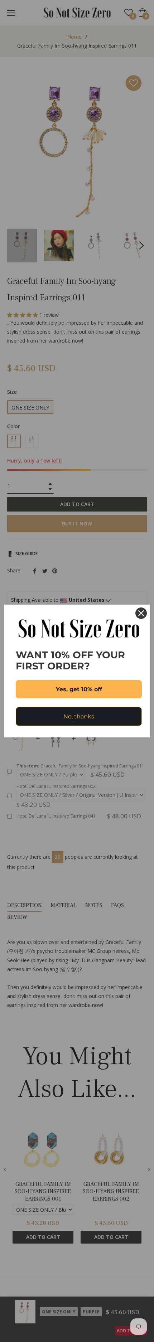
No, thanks (78, 716)
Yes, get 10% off (79, 689)
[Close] (141, 613)
